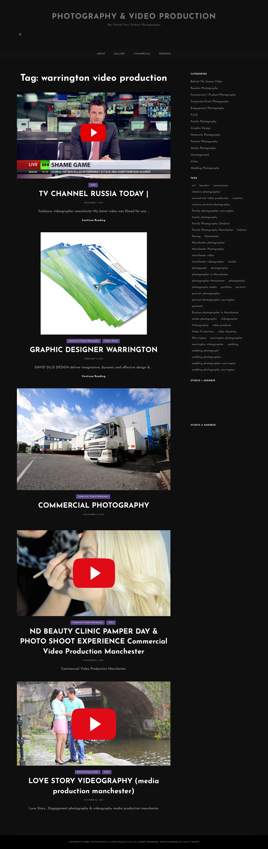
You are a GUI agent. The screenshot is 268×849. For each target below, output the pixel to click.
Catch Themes (191, 842)
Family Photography (204, 121)
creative (237, 198)
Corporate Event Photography (210, 101)
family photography (204, 217)
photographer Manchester (208, 281)
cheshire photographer (206, 192)
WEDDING (165, 54)
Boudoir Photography (204, 88)
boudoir (204, 185)
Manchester (211, 236)
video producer (221, 325)
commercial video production (210, 198)
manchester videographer (208, 261)
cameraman (220, 185)
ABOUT (101, 54)
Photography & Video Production (134, 17)
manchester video (203, 255)
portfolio (226, 287)
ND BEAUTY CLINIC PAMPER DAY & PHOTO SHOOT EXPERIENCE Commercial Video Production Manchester (94, 641)
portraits (197, 306)
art (194, 185)
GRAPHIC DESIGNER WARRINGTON (94, 350)
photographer (219, 268)
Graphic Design (111, 341)
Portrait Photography (204, 141)
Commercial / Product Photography (84, 341)
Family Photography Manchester (212, 230)
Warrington (199, 338)
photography (237, 281)
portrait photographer (206, 293)
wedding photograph (205, 350)
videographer (229, 319)
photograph (199, 268)
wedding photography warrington (213, 369)
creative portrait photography (211, 204)
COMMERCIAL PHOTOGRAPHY (93, 505)
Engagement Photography (207, 108)
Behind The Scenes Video (87, 772)
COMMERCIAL (142, 54)
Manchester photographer (208, 242)
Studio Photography (203, 148)
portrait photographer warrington (213, 300)
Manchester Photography (208, 249)
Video (93, 185)
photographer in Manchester (210, 274)
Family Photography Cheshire (210, 223)
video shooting (227, 331)
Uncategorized (200, 155)
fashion (241, 230)
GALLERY (119, 54)
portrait (240, 287)
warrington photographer (226, 338)
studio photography (204, 319)
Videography (200, 325)
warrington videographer (208, 344)
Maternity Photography (205, 135)
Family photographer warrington (213, 211)
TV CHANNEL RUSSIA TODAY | (93, 194)
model (232, 261)
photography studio (204, 287)
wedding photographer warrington (214, 363)
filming (196, 236)
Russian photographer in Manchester (215, 312)
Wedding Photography (205, 168)
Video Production (203, 331)
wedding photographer (206, 357)
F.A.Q (194, 115)
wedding (233, 344)
